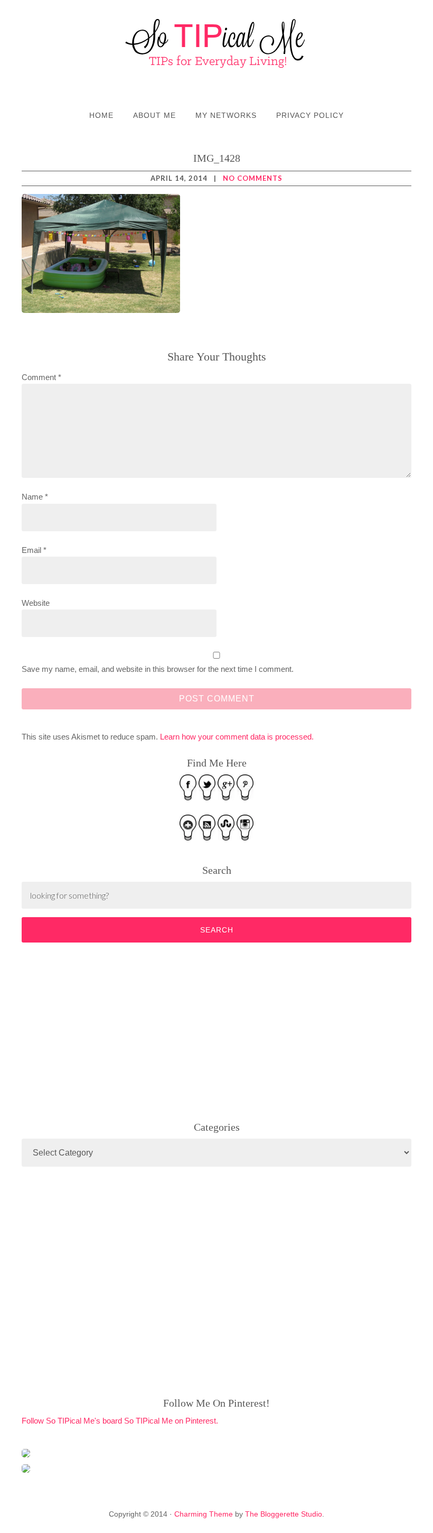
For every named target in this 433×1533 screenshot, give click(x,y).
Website (36, 602)
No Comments (253, 178)
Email (34, 550)
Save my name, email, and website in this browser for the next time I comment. (158, 668)
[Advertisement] (101, 1030)
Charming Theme (203, 1514)
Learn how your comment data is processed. (237, 736)
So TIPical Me (216, 43)
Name (35, 496)
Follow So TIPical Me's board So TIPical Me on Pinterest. (120, 1420)
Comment (41, 377)
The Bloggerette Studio (283, 1514)
